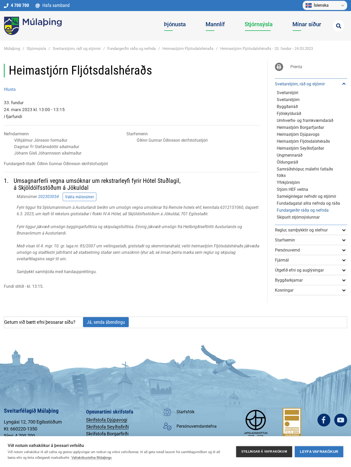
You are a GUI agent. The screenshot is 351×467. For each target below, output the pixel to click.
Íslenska (321, 5)
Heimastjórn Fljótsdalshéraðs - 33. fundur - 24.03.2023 (266, 48)
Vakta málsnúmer (79, 196)
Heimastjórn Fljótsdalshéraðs (188, 48)
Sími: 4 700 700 (19, 435)
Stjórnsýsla (36, 48)
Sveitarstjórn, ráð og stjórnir (77, 48)
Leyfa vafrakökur (319, 452)
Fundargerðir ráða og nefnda (131, 48)
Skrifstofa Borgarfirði (107, 433)
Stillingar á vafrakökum (264, 451)
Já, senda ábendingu (106, 322)
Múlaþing (12, 48)
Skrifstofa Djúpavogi (106, 420)
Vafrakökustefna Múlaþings (91, 458)
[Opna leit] (338, 26)
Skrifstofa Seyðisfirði (107, 426)
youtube (340, 420)
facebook (323, 420)
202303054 (48, 196)
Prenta (296, 66)
